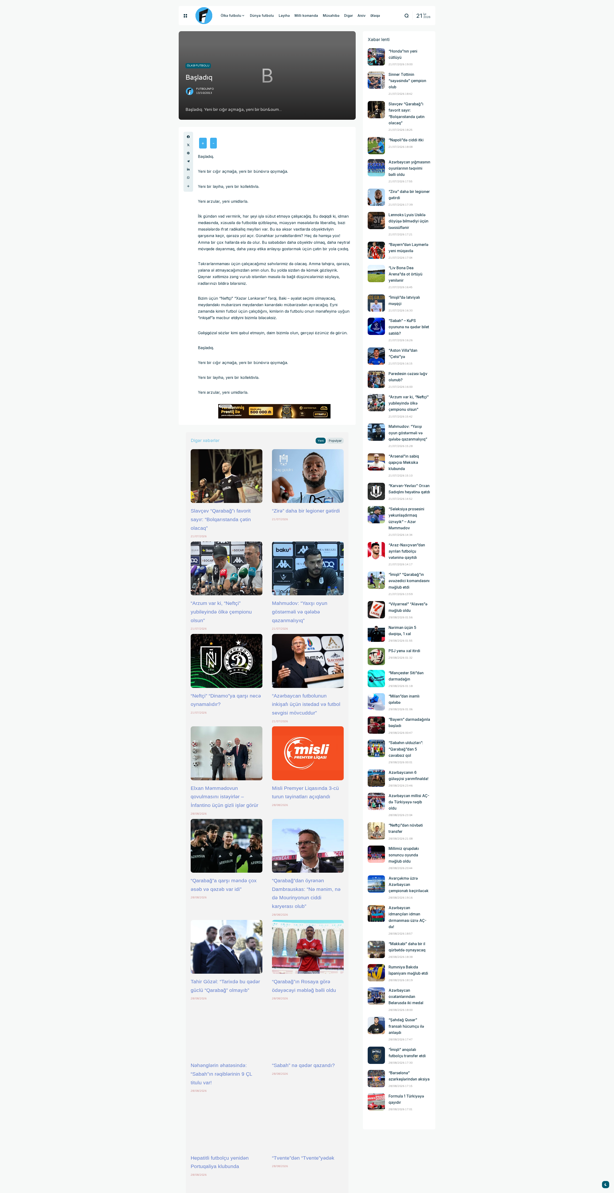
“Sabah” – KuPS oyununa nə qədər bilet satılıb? (409, 326)
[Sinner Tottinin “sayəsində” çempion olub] (376, 80)
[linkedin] (188, 169)
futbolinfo (205, 88)
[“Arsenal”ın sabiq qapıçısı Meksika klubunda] (376, 462)
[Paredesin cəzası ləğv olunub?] (376, 379)
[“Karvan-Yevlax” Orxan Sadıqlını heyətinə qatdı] (376, 491)
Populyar (335, 440)
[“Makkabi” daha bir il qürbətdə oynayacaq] (376, 949)
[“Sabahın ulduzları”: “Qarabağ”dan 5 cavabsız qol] (376, 748)
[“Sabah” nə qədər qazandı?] (308, 1030)
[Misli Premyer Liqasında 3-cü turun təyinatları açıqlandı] (308, 753)
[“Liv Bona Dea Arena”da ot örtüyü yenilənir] (376, 273)
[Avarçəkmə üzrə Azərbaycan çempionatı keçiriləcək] (376, 884)
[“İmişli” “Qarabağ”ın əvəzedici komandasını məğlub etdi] (376, 580)
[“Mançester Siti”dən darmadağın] (376, 678)
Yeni (321, 440)
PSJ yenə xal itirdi (404, 651)
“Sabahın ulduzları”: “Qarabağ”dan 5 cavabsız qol (406, 749)
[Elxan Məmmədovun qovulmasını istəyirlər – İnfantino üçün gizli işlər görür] (226, 753)
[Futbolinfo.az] (203, 15)
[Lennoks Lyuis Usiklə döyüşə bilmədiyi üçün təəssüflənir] (376, 220)
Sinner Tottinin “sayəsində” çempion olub (407, 80)
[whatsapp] (188, 177)
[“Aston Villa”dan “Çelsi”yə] (376, 356)
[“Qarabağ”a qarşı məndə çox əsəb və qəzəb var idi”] (226, 846)
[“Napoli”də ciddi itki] (376, 145)
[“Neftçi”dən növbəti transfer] (376, 831)
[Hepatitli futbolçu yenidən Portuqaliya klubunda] (226, 1123)
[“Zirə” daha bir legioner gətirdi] (308, 476)
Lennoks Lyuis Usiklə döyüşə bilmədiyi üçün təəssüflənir (408, 221)
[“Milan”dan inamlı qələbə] (376, 701)
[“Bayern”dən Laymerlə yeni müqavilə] (376, 250)
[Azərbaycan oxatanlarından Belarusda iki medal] (376, 996)
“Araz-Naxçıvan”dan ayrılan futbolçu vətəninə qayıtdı (407, 551)
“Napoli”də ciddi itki (406, 140)
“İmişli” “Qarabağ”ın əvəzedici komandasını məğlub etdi (409, 580)
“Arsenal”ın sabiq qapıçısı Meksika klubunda (404, 462)
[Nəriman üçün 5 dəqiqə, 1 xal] (376, 633)
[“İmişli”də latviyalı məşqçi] (376, 303)
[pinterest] (188, 153)
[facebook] (188, 136)
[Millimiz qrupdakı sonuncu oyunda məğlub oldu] (376, 854)
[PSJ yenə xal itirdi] (376, 656)
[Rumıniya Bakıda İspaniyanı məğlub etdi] (376, 972)
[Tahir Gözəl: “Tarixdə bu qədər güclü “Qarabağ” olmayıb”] (226, 947)
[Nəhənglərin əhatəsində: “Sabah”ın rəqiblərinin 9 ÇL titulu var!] (226, 1030)
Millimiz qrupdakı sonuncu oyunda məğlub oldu (404, 854)
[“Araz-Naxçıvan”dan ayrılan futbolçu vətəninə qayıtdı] (376, 550)
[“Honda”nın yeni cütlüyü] (376, 57)
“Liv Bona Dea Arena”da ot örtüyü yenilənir (405, 274)
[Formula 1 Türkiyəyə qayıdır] (376, 1101)
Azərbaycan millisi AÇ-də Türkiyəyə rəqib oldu (409, 802)
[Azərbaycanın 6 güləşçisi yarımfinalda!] (376, 778)
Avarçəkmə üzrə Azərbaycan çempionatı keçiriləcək (409, 884)
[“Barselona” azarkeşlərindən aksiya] (376, 1078)
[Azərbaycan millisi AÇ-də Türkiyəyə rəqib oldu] (376, 801)
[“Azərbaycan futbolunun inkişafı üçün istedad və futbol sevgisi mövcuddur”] (308, 661)
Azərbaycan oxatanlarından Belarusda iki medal (406, 996)
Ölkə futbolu (198, 65)
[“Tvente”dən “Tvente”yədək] (308, 1123)
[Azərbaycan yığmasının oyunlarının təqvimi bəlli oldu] (376, 167)
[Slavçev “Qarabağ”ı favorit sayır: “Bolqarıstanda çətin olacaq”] (226, 476)
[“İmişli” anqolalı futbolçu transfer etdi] (376, 1055)
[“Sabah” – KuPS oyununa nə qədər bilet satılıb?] (376, 326)
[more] (188, 186)
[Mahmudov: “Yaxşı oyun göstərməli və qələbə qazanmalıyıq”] (308, 568)
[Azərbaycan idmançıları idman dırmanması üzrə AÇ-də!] (376, 913)
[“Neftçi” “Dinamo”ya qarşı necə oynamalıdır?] (226, 661)
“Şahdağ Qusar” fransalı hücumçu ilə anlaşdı (406, 1026)
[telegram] (188, 161)
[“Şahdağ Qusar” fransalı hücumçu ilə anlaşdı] (376, 1025)
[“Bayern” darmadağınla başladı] (376, 725)
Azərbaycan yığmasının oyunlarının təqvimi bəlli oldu (409, 168)
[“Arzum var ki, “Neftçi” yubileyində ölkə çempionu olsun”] (226, 568)
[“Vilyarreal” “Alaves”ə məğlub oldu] (376, 609)
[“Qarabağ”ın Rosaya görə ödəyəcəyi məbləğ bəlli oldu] (308, 947)
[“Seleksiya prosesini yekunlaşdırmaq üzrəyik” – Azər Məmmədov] (376, 514)
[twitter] (188, 144)
